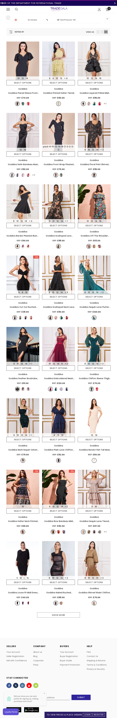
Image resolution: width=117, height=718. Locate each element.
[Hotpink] (99, 104)
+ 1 (66, 221)
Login (87, 714)
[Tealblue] (94, 318)
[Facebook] (9, 685)
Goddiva (22, 88)
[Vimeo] (35, 685)
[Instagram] (22, 685)
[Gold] (89, 532)
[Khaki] (20, 318)
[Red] (28, 104)
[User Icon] (99, 9)
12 (23, 78)
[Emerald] (23, 104)
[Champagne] (83, 532)
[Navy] (17, 175)
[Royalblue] (99, 246)
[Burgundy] (50, 389)
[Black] (17, 104)
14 (27, 78)
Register (99, 714)
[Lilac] (61, 389)
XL (28, 578)
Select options (23, 82)
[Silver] (99, 532)
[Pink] (23, 175)
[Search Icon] (16, 9)
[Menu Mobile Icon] (8, 9)
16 (100, 78)
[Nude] (94, 460)
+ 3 (102, 149)
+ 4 (65, 78)
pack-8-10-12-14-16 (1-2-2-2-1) (58, 148)
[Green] (94, 246)
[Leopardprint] (94, 603)
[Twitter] (15, 685)
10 (19, 78)
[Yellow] (58, 104)
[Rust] (31, 318)
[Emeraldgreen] (61, 175)
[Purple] (23, 246)
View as (90, 32)
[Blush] (89, 104)
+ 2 (30, 221)
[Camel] (61, 603)
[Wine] (28, 246)
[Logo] (58, 9)
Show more (58, 615)
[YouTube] (29, 685)
